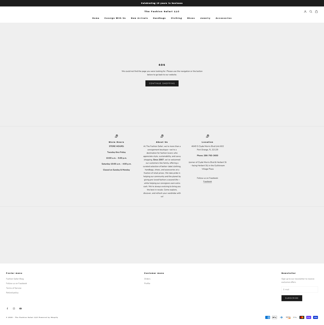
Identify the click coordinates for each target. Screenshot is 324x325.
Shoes (191, 18)
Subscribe (292, 298)
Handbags (159, 18)
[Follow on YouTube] (20, 308)
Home (95, 18)
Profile (147, 283)
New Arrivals (139, 18)
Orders (147, 278)
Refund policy (12, 292)
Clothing (176, 18)
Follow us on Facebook (16, 283)
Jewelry (205, 18)
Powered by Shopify (48, 317)
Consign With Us (115, 18)
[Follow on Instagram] (14, 308)
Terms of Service (13, 288)
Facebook (207, 181)
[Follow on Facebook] (7, 308)
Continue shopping (162, 83)
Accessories (224, 18)
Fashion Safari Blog (15, 278)
